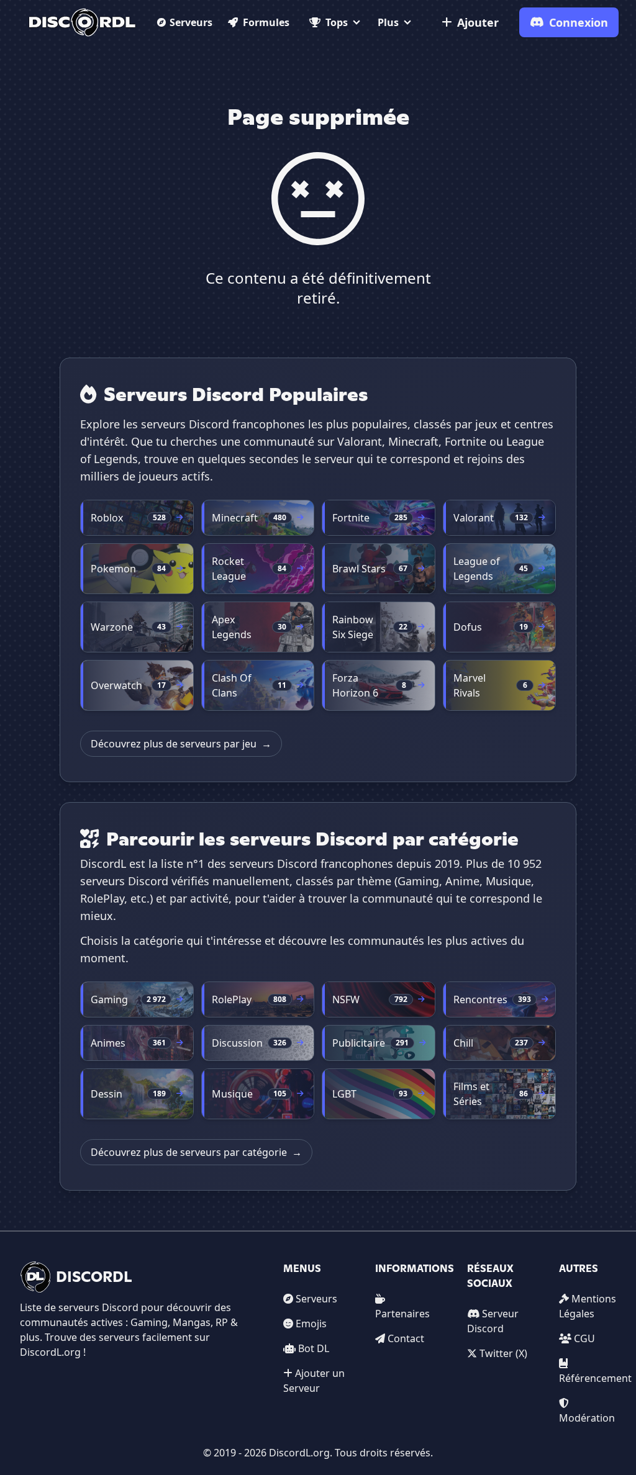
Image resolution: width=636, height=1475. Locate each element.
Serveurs (191, 22)
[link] (82, 22)
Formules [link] (266, 22)
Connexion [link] (578, 22)
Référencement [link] (595, 1378)
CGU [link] (584, 1338)
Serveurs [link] (316, 1299)
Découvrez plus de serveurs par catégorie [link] (196, 1152)
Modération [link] (587, 1418)
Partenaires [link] (402, 1313)
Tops (336, 22)
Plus (388, 22)
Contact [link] (406, 1338)
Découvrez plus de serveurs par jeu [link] (181, 744)
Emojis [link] (311, 1323)
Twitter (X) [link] (503, 1353)
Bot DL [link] (313, 1348)
